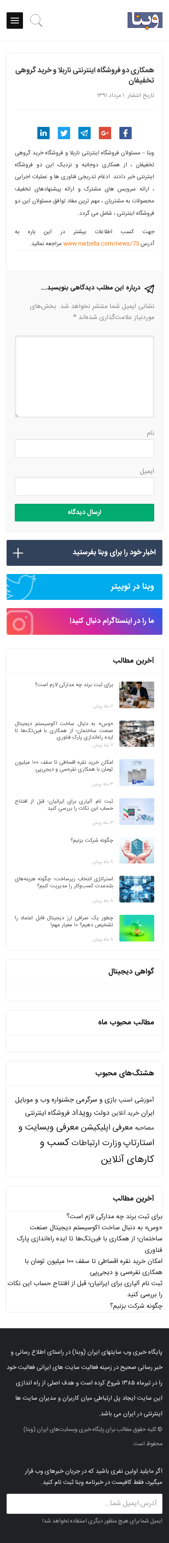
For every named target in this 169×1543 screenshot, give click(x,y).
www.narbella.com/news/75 (101, 244)
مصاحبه (144, 1128)
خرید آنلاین (125, 1113)
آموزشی (144, 1100)
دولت (102, 1113)
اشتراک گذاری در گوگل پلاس (105, 133)
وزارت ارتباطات (96, 1143)
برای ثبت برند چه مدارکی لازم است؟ (114, 1216)
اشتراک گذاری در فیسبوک (125, 133)
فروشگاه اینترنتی (47, 1113)
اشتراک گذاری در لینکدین (43, 133)
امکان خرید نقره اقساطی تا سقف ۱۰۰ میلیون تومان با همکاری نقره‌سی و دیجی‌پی (93, 1267)
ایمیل (147, 471)
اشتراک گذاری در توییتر (64, 133)
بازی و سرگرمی (96, 1100)
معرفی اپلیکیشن (107, 1127)
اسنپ (125, 1100)
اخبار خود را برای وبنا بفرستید (114, 552)
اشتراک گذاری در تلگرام (84, 133)
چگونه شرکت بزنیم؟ (136, 1306)
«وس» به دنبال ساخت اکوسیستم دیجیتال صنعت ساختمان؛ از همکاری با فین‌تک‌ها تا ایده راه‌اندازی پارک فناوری (89, 1239)
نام (150, 433)
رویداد (82, 1113)
